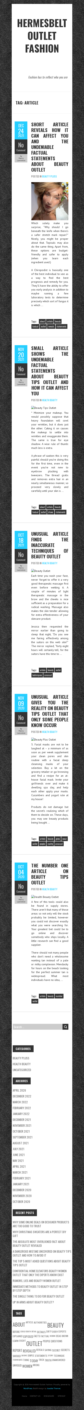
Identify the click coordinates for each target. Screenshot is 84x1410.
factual (35, 326)
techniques (37, 675)
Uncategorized (22, 1070)
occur (64, 838)
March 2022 (20, 1102)
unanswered (58, 1360)
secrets (65, 1350)
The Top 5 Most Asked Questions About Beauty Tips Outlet (41, 1263)
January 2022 (21, 1113)
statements (61, 326)
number (59, 996)
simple (31, 1355)
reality (50, 843)
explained (18, 1336)
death (28, 1331)
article (50, 321)
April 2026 (19, 1090)
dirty (49, 1331)
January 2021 (21, 1184)
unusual (48, 675)
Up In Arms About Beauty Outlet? (33, 1302)
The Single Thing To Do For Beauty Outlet (38, 1296)
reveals (51, 326)
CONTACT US (35, 1396)
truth (48, 1360)
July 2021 (18, 1149)
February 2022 (22, 1108)
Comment (21, 150)
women (27, 1366)
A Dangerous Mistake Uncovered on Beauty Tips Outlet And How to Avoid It (42, 1253)
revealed (29, 1350)
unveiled (17, 1365)
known (65, 1336)
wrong (36, 1365)
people (42, 843)
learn (16, 1341)
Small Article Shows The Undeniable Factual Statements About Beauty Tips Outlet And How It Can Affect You (49, 370)
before (16, 1332)
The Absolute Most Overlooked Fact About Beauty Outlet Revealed (39, 1243)
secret (56, 1350)
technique (59, 1355)
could (22, 1331)
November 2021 (22, 1125)
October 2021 (21, 1131)
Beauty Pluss (49, 176)
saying (48, 1350)
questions (56, 1341)
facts (37, 1336)
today (34, 1360)
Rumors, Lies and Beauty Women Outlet (37, 1280)
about (42, 321)
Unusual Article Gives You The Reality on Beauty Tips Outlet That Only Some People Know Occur (49, 710)
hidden (52, 1335)
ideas (58, 1336)
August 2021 (21, 1143)
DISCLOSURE (49, 1396)
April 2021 (19, 1166)
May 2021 (18, 1160)
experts (62, 1331)
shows (50, 512)
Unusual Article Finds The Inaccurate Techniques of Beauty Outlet (49, 545)
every (55, 1331)
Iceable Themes (53, 1388)
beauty (58, 321)
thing (26, 1360)
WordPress (27, 1388)
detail (34, 1331)
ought (22, 1340)
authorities (40, 1322)
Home (24, 1396)
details (41, 1332)
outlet (43, 326)
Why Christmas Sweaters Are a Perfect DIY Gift (39, 1234)
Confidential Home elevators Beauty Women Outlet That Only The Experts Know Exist (40, 1273)
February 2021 (21, 1178)
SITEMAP (61, 1396)
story (50, 1355)
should (17, 1356)
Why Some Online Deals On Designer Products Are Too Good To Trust (41, 1224)
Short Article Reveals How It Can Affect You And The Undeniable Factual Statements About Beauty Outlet (49, 147)
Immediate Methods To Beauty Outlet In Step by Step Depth (40, 1288)
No (21, 144)
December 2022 (22, 1096)
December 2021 (22, 1119)
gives (58, 838)
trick (41, 1359)
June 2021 (19, 1154)
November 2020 (22, 1195)
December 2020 (22, 1190)
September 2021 (22, 1137)
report (17, 1350)
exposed (28, 1336)
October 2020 (21, 1201)
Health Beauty (49, 400)
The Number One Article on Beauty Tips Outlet (49, 874)
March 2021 (20, 1172)
